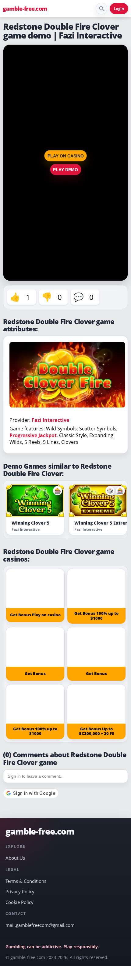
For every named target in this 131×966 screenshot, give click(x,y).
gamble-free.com (25, 8)
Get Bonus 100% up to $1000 (96, 615)
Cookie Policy (19, 902)
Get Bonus (35, 673)
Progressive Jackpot (33, 435)
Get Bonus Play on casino (35, 615)
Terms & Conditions (25, 881)
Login (119, 8)
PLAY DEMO (65, 169)
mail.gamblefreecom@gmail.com (40, 925)
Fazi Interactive (50, 420)
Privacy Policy (19, 891)
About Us (15, 858)
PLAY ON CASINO (66, 155)
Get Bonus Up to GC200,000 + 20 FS (96, 731)
